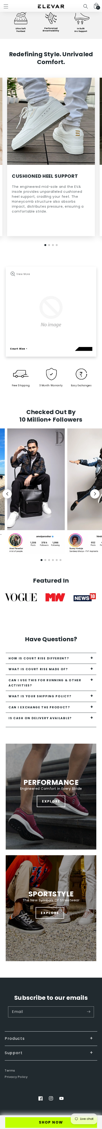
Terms (10, 1071)
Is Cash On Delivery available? (40, 718)
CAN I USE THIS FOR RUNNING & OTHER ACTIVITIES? (45, 682)
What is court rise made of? (38, 669)
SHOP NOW (51, 1122)
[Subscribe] (88, 1012)
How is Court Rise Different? (39, 658)
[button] (6, 6)
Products (15, 1038)
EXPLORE (51, 801)
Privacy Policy (16, 1077)
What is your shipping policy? (40, 696)
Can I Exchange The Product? (39, 707)
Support (14, 1053)
